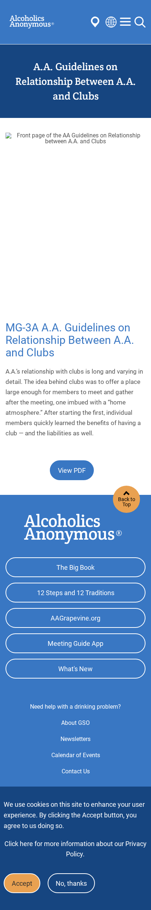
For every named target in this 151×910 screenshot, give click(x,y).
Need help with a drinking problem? (75, 706)
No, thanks (71, 883)
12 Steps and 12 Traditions (75, 593)
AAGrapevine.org (75, 618)
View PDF (72, 470)
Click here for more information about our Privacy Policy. (75, 849)
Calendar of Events (75, 755)
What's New (75, 669)
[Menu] (125, 22)
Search (140, 22)
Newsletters (75, 738)
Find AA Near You (96, 22)
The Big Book (75, 567)
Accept (22, 883)
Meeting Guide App (75, 643)
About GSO (75, 722)
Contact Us (76, 771)
